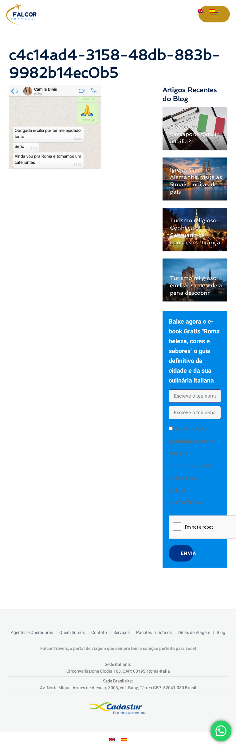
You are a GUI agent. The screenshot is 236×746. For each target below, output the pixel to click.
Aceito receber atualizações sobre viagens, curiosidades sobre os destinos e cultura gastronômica (191, 465)
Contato (99, 632)
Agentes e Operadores (32, 632)
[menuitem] (200, 10)
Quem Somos (72, 632)
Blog (221, 632)
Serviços (121, 632)
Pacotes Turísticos (154, 632)
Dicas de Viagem (194, 632)
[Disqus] (80, 255)
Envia (187, 553)
